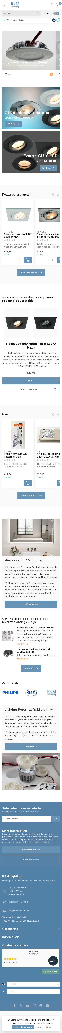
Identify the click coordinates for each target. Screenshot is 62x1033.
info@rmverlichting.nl (19, 910)
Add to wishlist (29, 389)
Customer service (31, 849)
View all (29, 668)
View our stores (31, 859)
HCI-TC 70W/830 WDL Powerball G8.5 (16, 455)
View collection (29, 272)
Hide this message (22, 1027)
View (29, 380)
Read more (22, 643)
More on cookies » (43, 1027)
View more (48, 971)
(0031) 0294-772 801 (19, 902)
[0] (58, 5)
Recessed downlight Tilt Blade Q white (18, 235)
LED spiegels (31, 604)
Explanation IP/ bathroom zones (35, 627)
